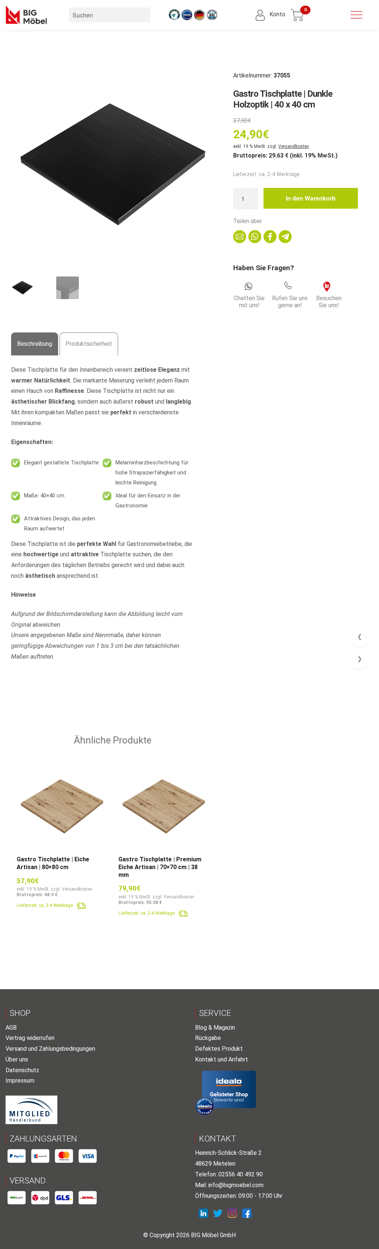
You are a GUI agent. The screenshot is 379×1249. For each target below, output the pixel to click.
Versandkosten (293, 146)
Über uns (17, 1059)
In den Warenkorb (311, 198)
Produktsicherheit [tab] (89, 343)
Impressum (20, 1080)
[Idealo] (229, 1089)
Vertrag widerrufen (30, 1037)
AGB (11, 1027)
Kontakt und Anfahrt (221, 1059)
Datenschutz (22, 1070)
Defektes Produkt (219, 1048)
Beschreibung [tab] (34, 343)
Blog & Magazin (215, 1027)
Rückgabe (208, 1037)
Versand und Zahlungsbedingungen (50, 1048)
